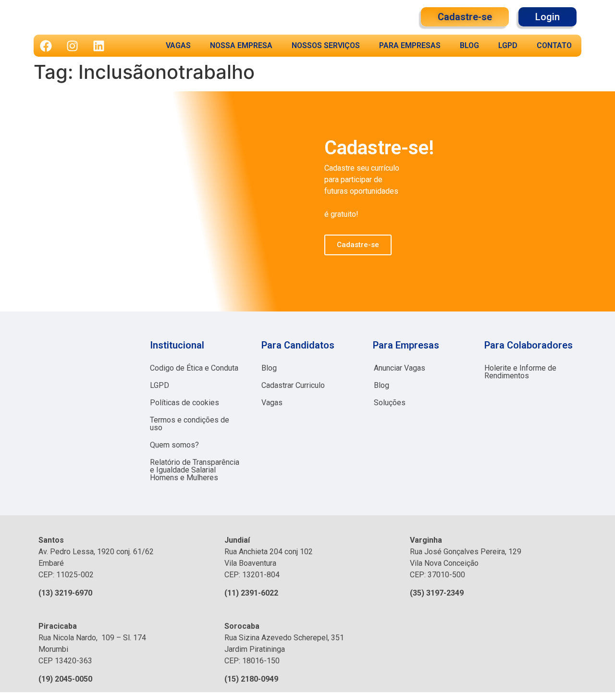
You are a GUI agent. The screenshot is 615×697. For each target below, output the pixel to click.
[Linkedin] (98, 46)
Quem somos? (174, 444)
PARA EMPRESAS (410, 45)
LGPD (507, 45)
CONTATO (554, 45)
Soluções (390, 402)
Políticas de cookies (184, 402)
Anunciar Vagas (399, 368)
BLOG (469, 45)
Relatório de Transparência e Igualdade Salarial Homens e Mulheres (194, 470)
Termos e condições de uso (189, 423)
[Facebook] (46, 46)
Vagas (272, 402)
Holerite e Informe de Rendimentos (520, 371)
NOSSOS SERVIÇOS (326, 45)
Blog (269, 368)
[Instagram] (72, 46)
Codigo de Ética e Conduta (194, 368)
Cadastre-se (358, 244)
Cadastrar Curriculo (293, 385)
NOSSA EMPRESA (241, 45)
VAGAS (178, 45)
